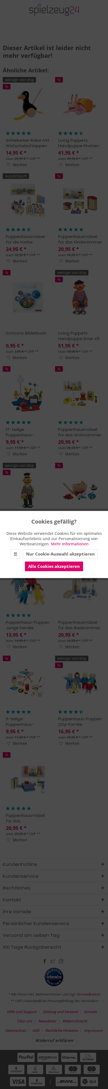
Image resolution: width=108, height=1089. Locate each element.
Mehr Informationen (70, 543)
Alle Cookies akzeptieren (54, 566)
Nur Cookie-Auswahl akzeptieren (60, 554)
